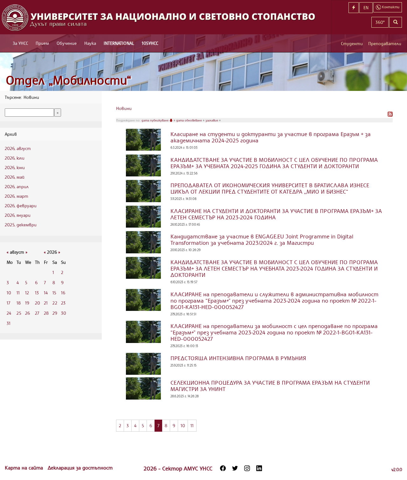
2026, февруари (21, 205)
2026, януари (18, 215)
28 (46, 313)
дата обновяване (189, 120)
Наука (90, 43)
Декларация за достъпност (80, 467)
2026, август (18, 148)
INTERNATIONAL (119, 43)
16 (63, 292)
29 (54, 313)
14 (46, 292)
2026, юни (15, 167)
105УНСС (150, 43)
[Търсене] (395, 22)
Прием (42, 43)
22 (54, 302)
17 (8, 302)
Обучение (67, 43)
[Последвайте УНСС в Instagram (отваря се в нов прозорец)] (247, 468)
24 (9, 313)
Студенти (352, 43)
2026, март (16, 196)
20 (37, 302)
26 (27, 313)
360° (380, 22)
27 (37, 313)
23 (63, 302)
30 (63, 313)
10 (9, 292)
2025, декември (21, 224)
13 (37, 292)
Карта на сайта (25, 467)
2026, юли (14, 158)
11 (18, 292)
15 (54, 292)
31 (8, 323)
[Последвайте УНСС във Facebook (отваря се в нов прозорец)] (223, 468)
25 (19, 313)
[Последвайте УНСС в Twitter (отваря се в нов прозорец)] (235, 468)
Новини (124, 108)
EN (366, 7)
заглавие (212, 120)
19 (27, 302)
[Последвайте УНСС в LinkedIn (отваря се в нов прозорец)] (259, 468)
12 (27, 292)
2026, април (17, 186)
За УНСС (20, 43)
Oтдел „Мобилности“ (68, 80)
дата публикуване (155, 120)
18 (19, 302)
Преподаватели (384, 43)
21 (46, 302)
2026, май (14, 177)
